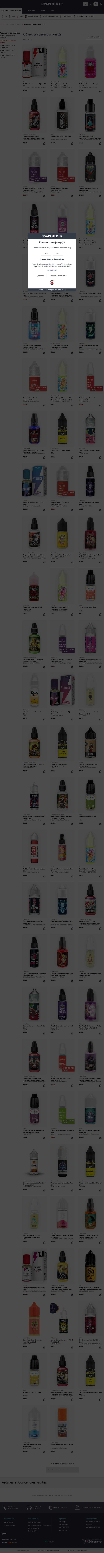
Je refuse (41, 276)
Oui (57, 253)
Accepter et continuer (58, 276)
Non (46, 253)
